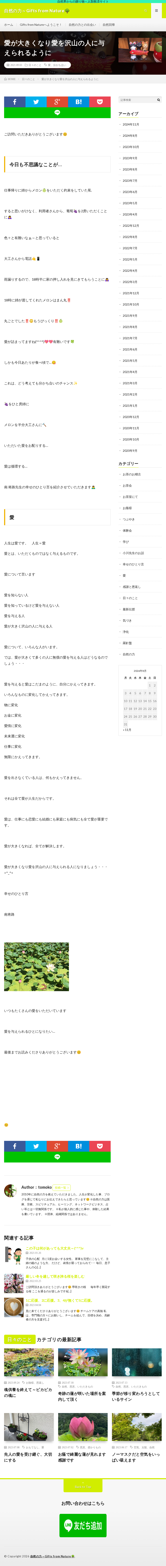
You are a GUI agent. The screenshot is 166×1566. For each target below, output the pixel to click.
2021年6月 (130, 349)
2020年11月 (131, 428)
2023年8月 (130, 169)
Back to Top (83, 1487)
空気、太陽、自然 (144, 1447)
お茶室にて (130, 496)
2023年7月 (130, 180)
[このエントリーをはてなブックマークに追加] (78, 101)
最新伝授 (129, 609)
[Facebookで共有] (14, 101)
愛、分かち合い (57, 65)
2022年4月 (130, 270)
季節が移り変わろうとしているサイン (136, 1396)
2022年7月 (130, 248)
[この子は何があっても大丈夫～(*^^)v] (14, 1255)
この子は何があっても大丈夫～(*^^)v (55, 1248)
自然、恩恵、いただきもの (77, 1386)
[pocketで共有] (100, 101)
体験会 (127, 530)
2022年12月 (131, 225)
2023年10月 (131, 147)
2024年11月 (131, 124)
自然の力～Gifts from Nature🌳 (52, 1556)
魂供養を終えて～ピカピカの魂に (28, 1392)
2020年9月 (130, 450)
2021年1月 (130, 405)
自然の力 (129, 654)
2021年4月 (130, 372)
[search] (158, 99)
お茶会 (127, 485)
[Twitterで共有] (36, 101)
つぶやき (129, 519)
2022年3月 (130, 282)
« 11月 (127, 730)
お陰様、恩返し (35, 1382)
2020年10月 (131, 439)
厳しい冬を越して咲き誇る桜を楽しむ (55, 1276)
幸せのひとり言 (133, 564)
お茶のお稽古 (132, 474)
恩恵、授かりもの (90, 1447)
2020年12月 (131, 417)
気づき (127, 620)
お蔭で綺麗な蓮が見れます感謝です (82, 1457)
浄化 (126, 631)
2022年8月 (130, 237)
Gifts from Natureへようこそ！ (41, 24)
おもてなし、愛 (35, 1447)
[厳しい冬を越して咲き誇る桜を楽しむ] (14, 1283)
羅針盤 (127, 643)
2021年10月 (131, 304)
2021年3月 (130, 383)
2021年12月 (131, 293)
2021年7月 (130, 338)
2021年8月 (130, 327)
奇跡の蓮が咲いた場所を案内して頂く (82, 1396)
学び (126, 541)
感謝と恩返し (132, 586)
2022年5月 (130, 259)
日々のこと (35, 65)
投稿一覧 (60, 1187)
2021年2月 (130, 394)
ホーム (8, 24)
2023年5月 (130, 203)
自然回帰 (109, 24)
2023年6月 (130, 192)
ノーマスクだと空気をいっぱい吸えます (136, 1457)
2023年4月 (130, 214)
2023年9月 (130, 158)
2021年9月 (130, 315)
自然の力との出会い (82, 24)
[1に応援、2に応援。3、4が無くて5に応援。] (14, 1307)
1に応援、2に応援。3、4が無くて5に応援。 (60, 1300)
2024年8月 (130, 135)
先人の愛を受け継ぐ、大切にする (28, 1457)
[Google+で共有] (57, 101)
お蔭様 (127, 508)
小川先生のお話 (133, 553)
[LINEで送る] (57, 112)
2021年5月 (130, 360)
